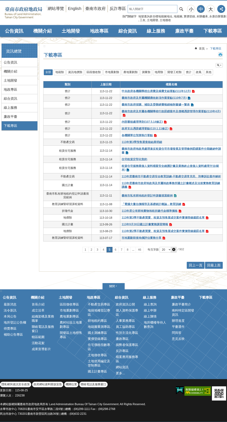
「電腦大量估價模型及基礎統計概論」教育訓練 (151, 204)
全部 (48, 72)
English (74, 8)
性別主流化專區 (127, 333)
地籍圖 (178, 16)
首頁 (202, 48)
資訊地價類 (75, 72)
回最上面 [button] (214, 265)
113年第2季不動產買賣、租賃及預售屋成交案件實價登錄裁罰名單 (163, 231)
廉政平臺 (184, 30)
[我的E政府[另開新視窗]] (180, 390)
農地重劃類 (130, 72)
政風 (198, 72)
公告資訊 (14, 30)
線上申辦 (150, 310)
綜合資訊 (127, 30)
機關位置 (71, 384)
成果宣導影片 (41, 349)
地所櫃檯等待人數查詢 (155, 325)
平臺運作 (178, 327)
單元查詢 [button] (219, 65)
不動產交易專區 (99, 304)
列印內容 (220, 54)
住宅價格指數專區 (99, 347)
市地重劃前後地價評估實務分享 (141, 237)
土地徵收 (165, 20)
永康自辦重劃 (217, 16)
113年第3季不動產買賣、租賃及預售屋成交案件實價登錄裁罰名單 (163, 217)
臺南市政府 (95, 8)
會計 (189, 72)
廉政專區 (122, 339)
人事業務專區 (125, 320)
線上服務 (156, 30)
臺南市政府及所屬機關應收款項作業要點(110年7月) (154, 97)
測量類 (146, 72)
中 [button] (201, 9)
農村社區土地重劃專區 (71, 325)
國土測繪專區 (97, 333)
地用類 (159, 72)
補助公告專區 (13, 334)
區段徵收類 (94, 72)
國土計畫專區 (97, 371)
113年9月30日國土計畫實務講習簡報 (145, 224)
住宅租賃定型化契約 (134, 159)
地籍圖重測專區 (99, 327)
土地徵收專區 (97, 355)
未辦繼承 (202, 16)
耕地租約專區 (97, 320)
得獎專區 (10, 328)
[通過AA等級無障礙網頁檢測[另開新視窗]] (197, 391)
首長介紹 (38, 304)
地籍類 (59, 72)
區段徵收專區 (69, 304)
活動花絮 (38, 343)
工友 (142, 20)
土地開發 (152, 20)
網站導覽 (56, 8)
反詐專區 (118, 8)
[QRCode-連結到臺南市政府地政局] (219, 393)
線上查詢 (150, 304)
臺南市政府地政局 (29, 12)
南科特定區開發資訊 (183, 312)
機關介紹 (42, 30)
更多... (120, 373)
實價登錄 (189, 16)
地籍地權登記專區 (99, 312)
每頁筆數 (153, 249)
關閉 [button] (112, 286)
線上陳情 (150, 316)
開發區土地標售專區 (71, 335)
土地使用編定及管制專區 (99, 363)
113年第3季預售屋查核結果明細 (142, 142)
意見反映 (178, 339)
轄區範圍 (38, 337)
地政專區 (99, 30)
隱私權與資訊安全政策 (15, 384)
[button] (174, 250)
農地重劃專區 (69, 316)
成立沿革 (38, 310)
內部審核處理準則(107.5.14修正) (142, 121)
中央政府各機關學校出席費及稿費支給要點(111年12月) (156, 91)
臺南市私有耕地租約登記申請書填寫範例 (147, 195)
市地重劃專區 (69, 310)
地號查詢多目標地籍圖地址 (155, 16)
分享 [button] (221, 9)
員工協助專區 (125, 327)
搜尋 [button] (181, 9)
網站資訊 (122, 367)
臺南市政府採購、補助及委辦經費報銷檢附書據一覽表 (156, 104)
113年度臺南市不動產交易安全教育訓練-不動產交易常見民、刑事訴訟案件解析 (171, 176)
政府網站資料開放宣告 (48, 384)
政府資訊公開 (125, 304)
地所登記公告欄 (15, 322)
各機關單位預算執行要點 (137, 135)
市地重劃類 (112, 72)
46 (139, 249)
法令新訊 (10, 310)
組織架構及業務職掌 (43, 318)
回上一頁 (195, 265)
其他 (208, 72)
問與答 (176, 333)
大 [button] (210, 9)
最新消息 (10, 304)
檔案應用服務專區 (127, 359)
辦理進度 (178, 320)
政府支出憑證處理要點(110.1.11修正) (145, 128)
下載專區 (213, 30)
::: (1, 44)
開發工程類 (174, 72)
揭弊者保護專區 (127, 345)
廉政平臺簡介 (181, 304)
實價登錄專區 (97, 339)
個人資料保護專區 (127, 312)
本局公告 (10, 316)
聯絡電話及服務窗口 (43, 329)
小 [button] (191, 9)
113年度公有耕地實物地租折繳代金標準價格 (150, 210)
